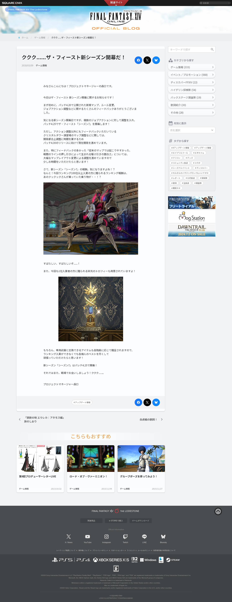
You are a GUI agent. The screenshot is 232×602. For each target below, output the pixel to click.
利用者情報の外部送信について (164, 550)
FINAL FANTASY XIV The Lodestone (27, 9)
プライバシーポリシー (100, 550)
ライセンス (131, 550)
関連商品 (91, 521)
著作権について (83, 550)
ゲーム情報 (39, 37)
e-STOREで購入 (116, 521)
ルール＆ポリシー (144, 550)
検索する (212, 49)
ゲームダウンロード (140, 521)
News (70, 542)
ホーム (25, 37)
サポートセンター (117, 550)
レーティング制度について (66, 550)
